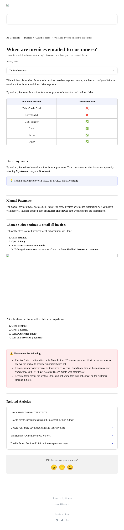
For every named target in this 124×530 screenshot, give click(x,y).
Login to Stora (62, 514)
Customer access (43, 38)
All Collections (13, 38)
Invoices (28, 38)
